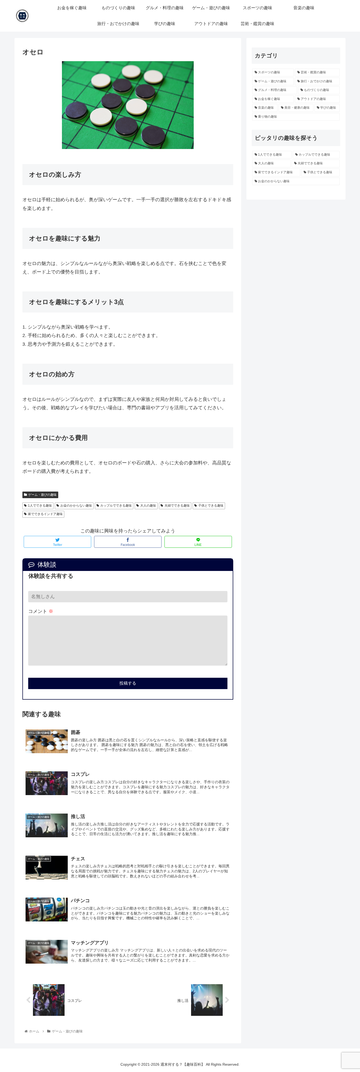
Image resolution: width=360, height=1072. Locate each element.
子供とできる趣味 (210, 505)
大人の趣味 (148, 505)
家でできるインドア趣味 (45, 514)
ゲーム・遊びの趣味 (42, 495)
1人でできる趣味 (40, 505)
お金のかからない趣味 (76, 505)
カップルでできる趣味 (116, 505)
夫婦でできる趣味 (177, 505)
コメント (40, 611)
